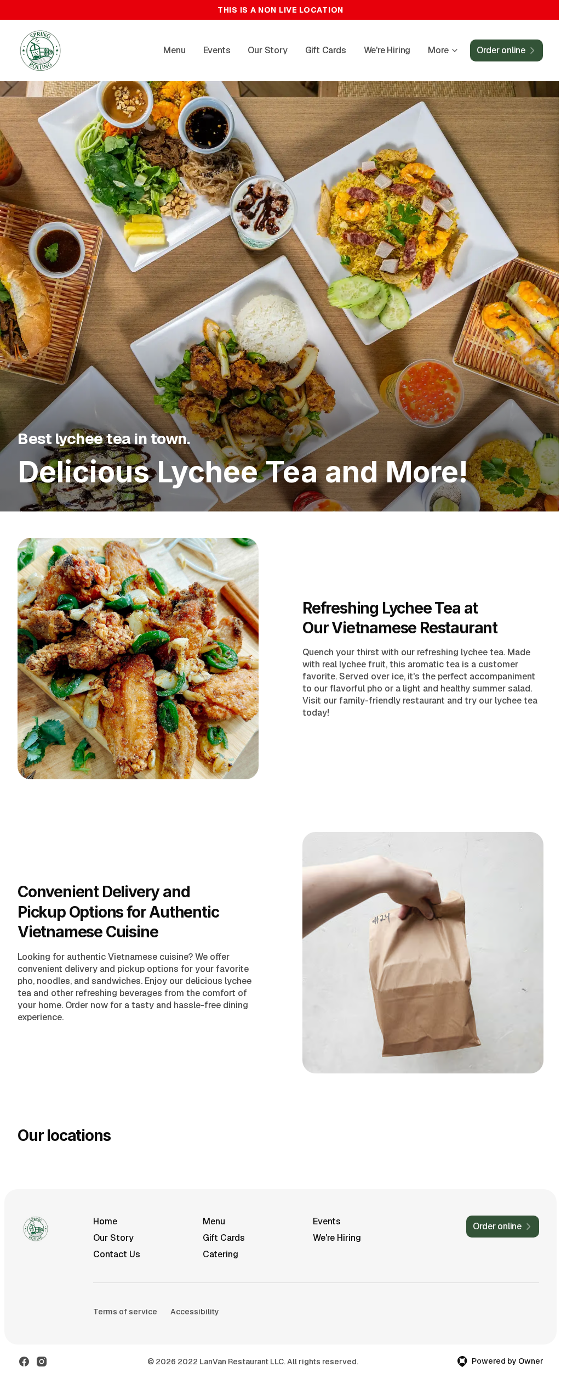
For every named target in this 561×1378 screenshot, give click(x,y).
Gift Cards (325, 50)
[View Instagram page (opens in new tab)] (41, 1361)
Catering (220, 1254)
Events (217, 50)
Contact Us (116, 1254)
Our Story (267, 50)
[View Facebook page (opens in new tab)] (24, 1361)
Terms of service (125, 1312)
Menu (174, 50)
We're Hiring (387, 50)
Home (105, 1221)
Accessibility (194, 1312)
